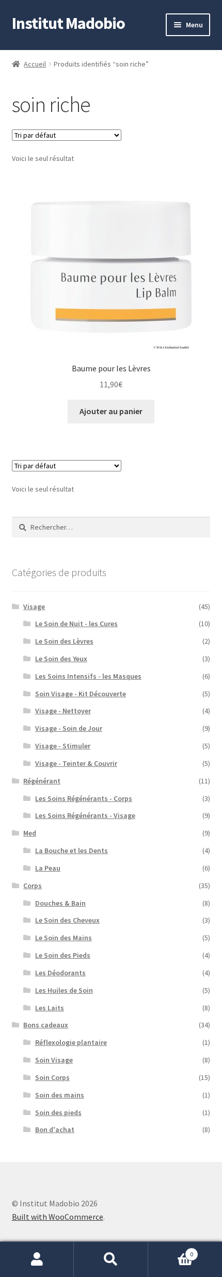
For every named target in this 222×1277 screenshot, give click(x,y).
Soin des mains (59, 1095)
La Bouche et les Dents (71, 850)
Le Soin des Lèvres (64, 641)
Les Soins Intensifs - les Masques (88, 676)
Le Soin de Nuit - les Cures (76, 623)
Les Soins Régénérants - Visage (85, 815)
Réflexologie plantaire (71, 1042)
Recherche (111, 1259)
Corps (32, 885)
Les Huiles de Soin (64, 990)
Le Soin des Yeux (61, 658)
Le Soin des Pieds (62, 955)
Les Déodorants (60, 972)
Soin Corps (52, 1077)
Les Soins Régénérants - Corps (83, 798)
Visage (34, 606)
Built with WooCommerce (57, 1216)
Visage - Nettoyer (63, 710)
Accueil (35, 64)
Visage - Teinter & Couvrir (76, 763)
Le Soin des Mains (63, 937)
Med (29, 833)
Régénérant (41, 780)
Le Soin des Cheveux (67, 920)
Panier (171, 1250)
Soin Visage (54, 1060)
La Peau (47, 868)
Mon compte (37, 1259)
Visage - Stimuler (62, 745)
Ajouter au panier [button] (111, 411)
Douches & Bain (60, 903)
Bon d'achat (54, 1129)
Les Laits (49, 1007)
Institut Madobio (68, 23)
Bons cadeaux (45, 1024)
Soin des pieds (58, 1112)
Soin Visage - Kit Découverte (80, 693)
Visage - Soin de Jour (68, 728)
